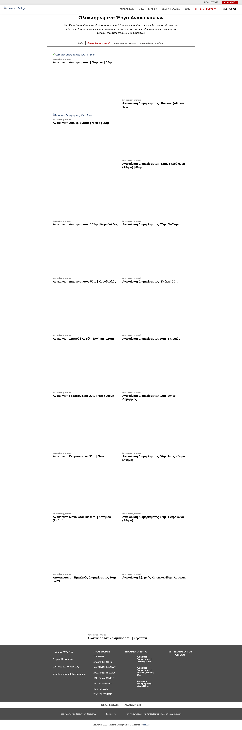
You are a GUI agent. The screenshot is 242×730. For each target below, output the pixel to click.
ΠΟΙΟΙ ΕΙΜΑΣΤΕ (101, 689)
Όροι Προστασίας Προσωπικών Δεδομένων (78, 714)
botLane (146, 725)
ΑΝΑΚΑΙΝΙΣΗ (229, 2)
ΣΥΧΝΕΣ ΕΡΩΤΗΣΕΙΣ (103, 694)
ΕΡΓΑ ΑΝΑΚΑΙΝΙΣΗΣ (103, 683)
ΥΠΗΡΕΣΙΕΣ (99, 656)
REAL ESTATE (211, 2)
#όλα (80, 43)
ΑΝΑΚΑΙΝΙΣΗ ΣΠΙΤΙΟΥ (104, 662)
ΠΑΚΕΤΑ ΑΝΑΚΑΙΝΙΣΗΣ (104, 678)
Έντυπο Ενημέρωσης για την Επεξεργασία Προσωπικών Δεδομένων (154, 714)
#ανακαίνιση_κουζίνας (152, 43)
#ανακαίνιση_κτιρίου (125, 43)
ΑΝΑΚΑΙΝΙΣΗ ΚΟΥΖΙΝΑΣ (105, 667)
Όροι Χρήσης (111, 714)
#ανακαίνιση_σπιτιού (98, 43)
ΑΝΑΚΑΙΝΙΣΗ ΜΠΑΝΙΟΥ (104, 672)
